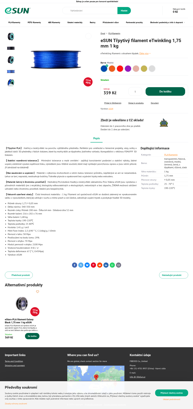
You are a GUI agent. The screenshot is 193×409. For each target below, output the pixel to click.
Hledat (124, 10)
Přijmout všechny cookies (172, 393)
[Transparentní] (152, 68)
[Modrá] (104, 68)
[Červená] (120, 68)
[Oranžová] (112, 68)
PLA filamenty (171, 154)
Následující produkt (171, 275)
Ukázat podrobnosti (171, 399)
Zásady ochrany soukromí (16, 403)
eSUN (111, 108)
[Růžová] (136, 68)
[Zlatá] (144, 68)
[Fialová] (128, 68)
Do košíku (165, 91)
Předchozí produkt (21, 275)
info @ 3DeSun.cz (137, 377)
